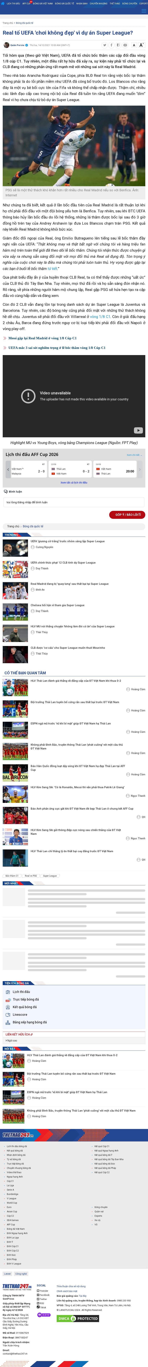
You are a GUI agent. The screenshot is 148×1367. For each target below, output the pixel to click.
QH (143, 817)
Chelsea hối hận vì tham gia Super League (57, 605)
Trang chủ (8, 23)
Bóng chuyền (129, 3)
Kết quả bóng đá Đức (105, 1163)
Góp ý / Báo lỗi (127, 514)
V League (11, 1198)
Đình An (40, 589)
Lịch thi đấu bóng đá (17, 1146)
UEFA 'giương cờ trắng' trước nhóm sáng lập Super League (68, 541)
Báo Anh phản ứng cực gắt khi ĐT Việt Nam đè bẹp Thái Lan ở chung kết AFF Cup (82, 808)
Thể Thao (115, 3)
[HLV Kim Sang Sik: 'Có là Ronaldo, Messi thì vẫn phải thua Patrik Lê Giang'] (15, 794)
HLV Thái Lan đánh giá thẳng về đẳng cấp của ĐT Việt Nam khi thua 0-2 (76, 680)
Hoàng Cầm (138, 689)
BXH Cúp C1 (13, 1246)
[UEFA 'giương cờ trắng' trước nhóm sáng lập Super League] (15, 548)
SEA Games (13, 1220)
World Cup (12, 1203)
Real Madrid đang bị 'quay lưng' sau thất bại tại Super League (70, 583)
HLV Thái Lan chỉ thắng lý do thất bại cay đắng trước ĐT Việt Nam (72, 851)
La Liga (10, 1185)
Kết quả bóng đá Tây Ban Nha (109, 1159)
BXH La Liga (13, 1237)
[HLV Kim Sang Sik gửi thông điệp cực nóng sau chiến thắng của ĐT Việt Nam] (15, 836)
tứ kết (52, 268)
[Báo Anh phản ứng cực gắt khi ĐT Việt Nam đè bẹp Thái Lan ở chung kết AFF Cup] (15, 815)
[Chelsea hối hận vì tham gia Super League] (15, 612)
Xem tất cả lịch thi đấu (74, 482)
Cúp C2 (10, 1216)
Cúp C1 (10, 1181)
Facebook (44, 1295)
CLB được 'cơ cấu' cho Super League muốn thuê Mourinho (68, 647)
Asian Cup (12, 1211)
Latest (7, 1273)
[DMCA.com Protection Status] (79, 1318)
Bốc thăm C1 (12, 876)
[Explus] (74, 498)
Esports (98, 1216)
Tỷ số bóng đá (14, 1159)
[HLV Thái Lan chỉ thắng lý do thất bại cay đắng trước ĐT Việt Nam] (15, 858)
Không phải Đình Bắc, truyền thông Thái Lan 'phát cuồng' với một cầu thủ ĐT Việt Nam (77, 746)
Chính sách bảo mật (67, 1291)
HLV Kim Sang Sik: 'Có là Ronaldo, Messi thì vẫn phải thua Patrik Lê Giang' (77, 787)
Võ (96, 1224)
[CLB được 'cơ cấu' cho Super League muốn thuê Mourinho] (15, 654)
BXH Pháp (12, 1259)
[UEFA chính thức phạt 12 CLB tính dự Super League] (15, 569)
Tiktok (43, 1307)
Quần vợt (99, 1211)
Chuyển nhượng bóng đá (19, 1168)
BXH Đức (11, 1255)
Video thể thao (14, 1172)
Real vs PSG (31, 876)
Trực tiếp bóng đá (15, 1163)
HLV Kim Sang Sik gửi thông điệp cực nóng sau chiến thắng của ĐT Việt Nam (76, 831)
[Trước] (8, 469)
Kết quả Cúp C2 (102, 1172)
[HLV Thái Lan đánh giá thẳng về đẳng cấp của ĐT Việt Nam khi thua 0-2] (15, 687)
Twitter (43, 1299)
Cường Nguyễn (44, 547)
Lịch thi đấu (13, 3)
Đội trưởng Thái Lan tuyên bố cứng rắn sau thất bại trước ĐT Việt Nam (75, 702)
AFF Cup (11, 1224)
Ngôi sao (12, 1040)
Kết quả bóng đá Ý (103, 1155)
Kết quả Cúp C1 (102, 1146)
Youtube (43, 1291)
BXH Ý (10, 1242)
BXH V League (14, 1263)
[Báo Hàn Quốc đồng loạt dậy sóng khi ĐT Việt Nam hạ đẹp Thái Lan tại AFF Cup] (15, 773)
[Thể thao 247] (18, 1135)
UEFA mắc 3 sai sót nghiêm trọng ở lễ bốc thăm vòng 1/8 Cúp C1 (57, 348)
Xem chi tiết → (134, 455)
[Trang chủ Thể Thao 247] (2, 3)
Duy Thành (42, 568)
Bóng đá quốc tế (64, 3)
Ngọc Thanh (138, 795)
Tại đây (82, 1296)
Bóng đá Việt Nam (43, 3)
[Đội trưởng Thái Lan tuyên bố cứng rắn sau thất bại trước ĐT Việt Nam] (15, 709)
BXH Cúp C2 (13, 1250)
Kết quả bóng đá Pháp (105, 1168)
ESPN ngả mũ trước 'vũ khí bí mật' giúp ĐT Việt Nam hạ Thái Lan (71, 723)
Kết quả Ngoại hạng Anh (106, 1150)
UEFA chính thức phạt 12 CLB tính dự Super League (63, 562)
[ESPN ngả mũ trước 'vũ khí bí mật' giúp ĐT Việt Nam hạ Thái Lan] (15, 730)
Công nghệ (21, 1273)
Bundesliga (12, 1194)
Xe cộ (97, 1220)
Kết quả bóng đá (15, 1150)
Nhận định (82, 3)
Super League (50, 876)
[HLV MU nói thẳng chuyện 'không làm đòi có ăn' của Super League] (15, 633)
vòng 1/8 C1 (100, 316)
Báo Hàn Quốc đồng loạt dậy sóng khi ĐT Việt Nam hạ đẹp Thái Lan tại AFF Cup (78, 768)
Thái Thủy (42, 632)
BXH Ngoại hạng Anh (17, 1233)
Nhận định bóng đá (16, 1155)
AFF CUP (26, 3)
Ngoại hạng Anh (15, 1177)
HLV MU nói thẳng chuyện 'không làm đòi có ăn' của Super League (73, 626)
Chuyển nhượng (98, 3)
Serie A (10, 1190)
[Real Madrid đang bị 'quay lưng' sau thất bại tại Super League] (15, 590)
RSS (41, 1303)
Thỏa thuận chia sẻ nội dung (71, 1286)
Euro (9, 1207)
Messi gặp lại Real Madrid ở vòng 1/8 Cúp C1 (42, 338)
